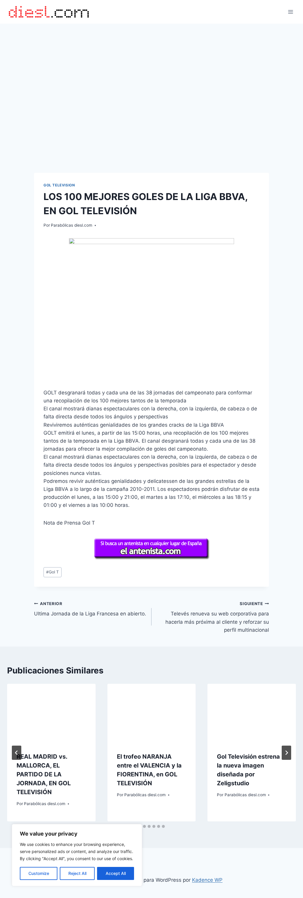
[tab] (144, 826)
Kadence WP (207, 880)
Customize (38, 873)
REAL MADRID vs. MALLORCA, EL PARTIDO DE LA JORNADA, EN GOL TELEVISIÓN (44, 774)
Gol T (52, 572)
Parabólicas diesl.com (71, 225)
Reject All (77, 873)
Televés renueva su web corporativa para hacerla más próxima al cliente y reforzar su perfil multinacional (217, 617)
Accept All (116, 873)
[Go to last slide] (16, 753)
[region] (77, 855)
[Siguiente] (286, 753)
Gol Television (59, 185)
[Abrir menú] (290, 11)
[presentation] (51, 713)
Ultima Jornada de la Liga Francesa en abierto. (90, 609)
